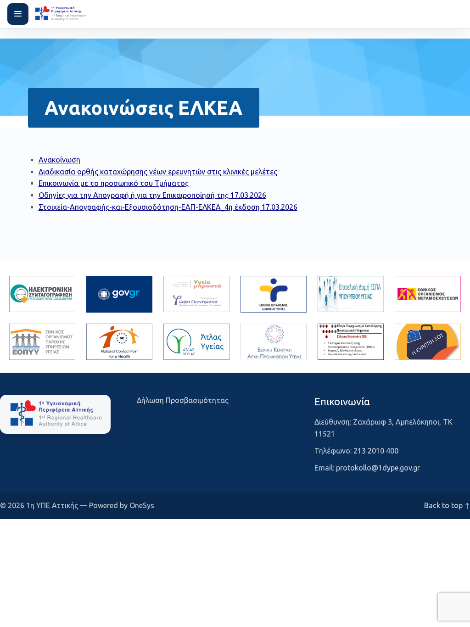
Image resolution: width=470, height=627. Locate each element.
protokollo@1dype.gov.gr (378, 468)
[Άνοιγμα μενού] (17, 13)
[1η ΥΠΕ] (55, 414)
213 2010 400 (375, 451)
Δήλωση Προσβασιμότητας (183, 400)
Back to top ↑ (447, 505)
